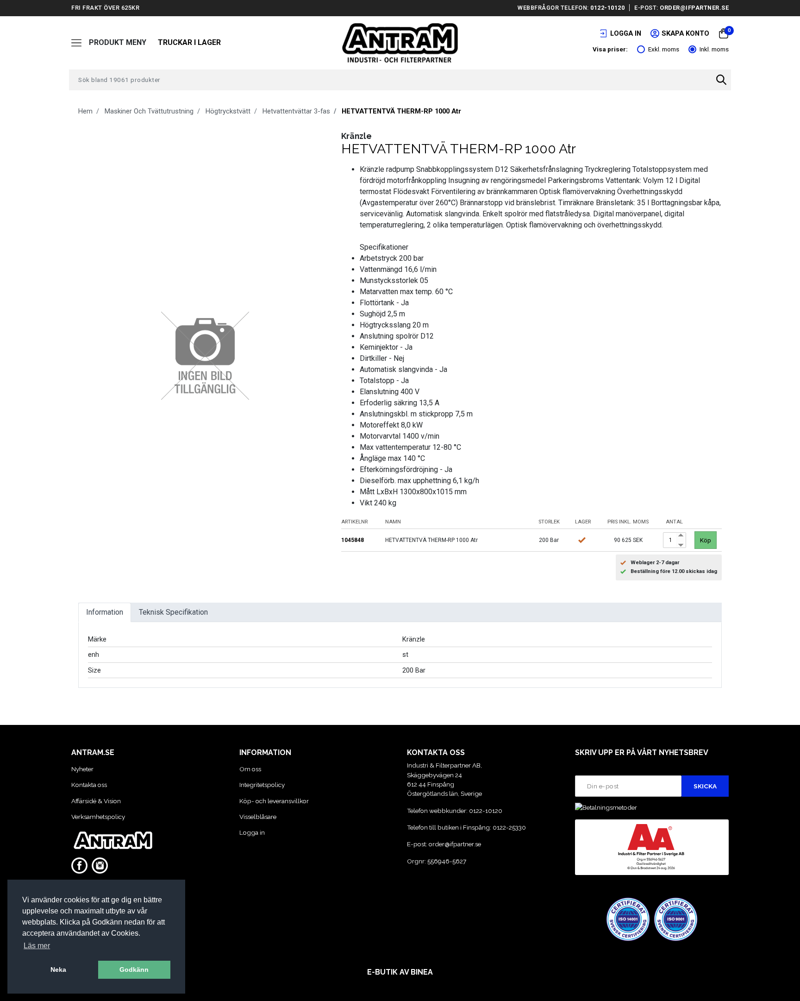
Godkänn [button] (134, 969)
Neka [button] (58, 969)
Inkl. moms (714, 49)
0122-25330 (509, 827)
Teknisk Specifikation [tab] (173, 612)
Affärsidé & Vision (96, 801)
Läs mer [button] (37, 946)
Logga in (252, 832)
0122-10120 (607, 7)
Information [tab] (104, 612)
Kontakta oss (89, 784)
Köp (705, 540)
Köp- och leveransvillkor (274, 801)
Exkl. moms (663, 49)
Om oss (250, 769)
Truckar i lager (189, 42)
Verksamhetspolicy (98, 816)
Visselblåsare (257, 816)
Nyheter (82, 769)
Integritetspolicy (262, 784)
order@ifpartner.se (694, 7)
